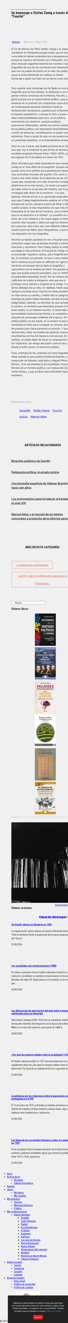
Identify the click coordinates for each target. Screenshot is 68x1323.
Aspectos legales (16, 1277)
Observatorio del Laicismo (34, 1249)
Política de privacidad (24, 1284)
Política (18, 1208)
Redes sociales (14, 1262)
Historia (16, 42)
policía (23, 416)
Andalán (25, 1217)
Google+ (18, 1271)
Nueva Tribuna (28, 1246)
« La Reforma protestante (32, 565)
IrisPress (25, 1236)
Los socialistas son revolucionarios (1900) (33, 965)
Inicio (9, 1173)
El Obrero (25, 1230)
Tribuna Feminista (30, 1259)
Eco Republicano (29, 1227)
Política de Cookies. (54, 1311)
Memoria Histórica (23, 1205)
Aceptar (38, 1317)
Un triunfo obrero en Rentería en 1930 (31, 924)
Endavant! (26, 1233)
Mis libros (19, 1192)
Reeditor (25, 1252)
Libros (10, 1189)
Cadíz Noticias (28, 1221)
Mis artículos (13, 1199)
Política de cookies (23, 1287)
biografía (24, 410)
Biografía (18, 1180)
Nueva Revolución (30, 1243)
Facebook (19, 1268)
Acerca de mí (13, 1176)
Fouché (57, 410)
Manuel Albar (39, 416)
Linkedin (18, 1274)
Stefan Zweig (41, 410)
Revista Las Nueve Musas (34, 1255)
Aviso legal (19, 1281)
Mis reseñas (20, 1195)
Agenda (11, 1186)
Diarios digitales (22, 1214)
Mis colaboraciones (17, 1211)
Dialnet (24, 1224)
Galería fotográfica (23, 1183)
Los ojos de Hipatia (30, 1240)
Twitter (17, 1265)
